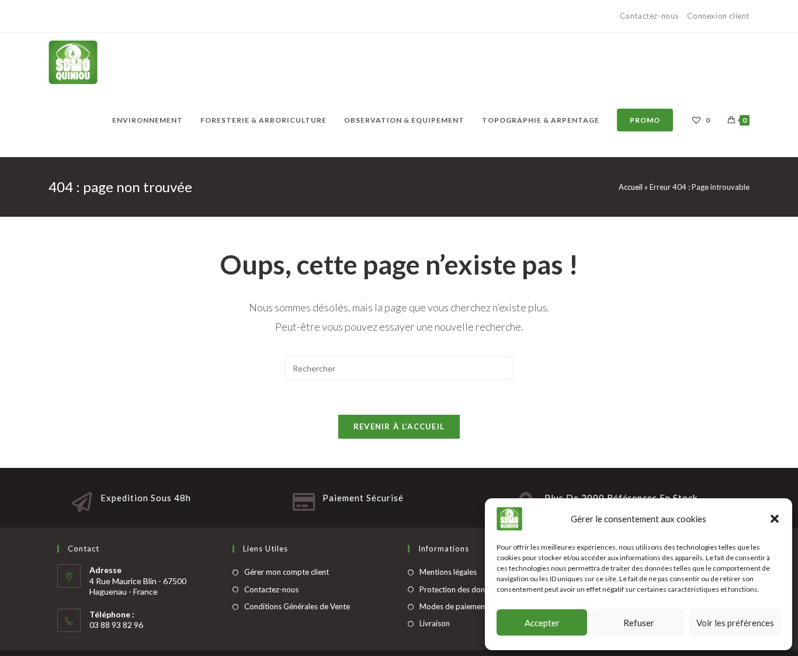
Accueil (631, 187)
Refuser (638, 622)
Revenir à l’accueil (399, 426)
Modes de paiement (453, 606)
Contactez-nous (650, 15)
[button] (774, 519)
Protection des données (460, 589)
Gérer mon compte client (286, 572)
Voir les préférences (735, 622)
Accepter (542, 622)
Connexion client (718, 15)
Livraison (434, 623)
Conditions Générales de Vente (297, 606)
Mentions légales (448, 572)
